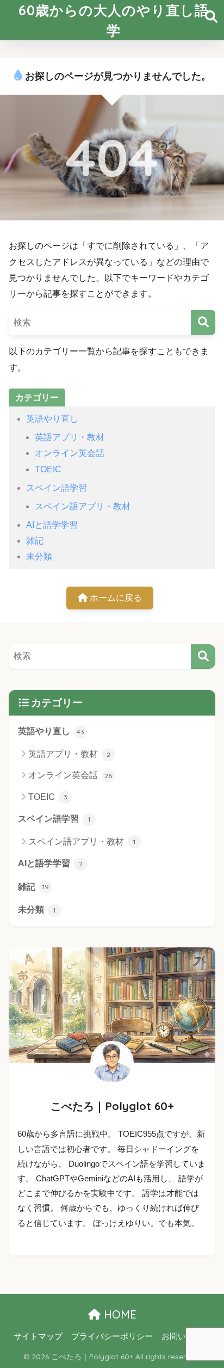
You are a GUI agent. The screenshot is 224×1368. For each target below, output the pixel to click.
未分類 (39, 556)
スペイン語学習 (56, 487)
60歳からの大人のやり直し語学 (113, 20)
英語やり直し (52, 418)
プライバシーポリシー (112, 1336)
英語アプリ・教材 (69, 437)
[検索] (203, 322)
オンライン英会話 (69, 453)
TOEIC (48, 469)
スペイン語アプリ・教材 (82, 506)
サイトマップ (38, 1336)
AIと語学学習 (52, 524)
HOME (118, 1314)
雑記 (34, 540)
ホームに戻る (115, 597)
